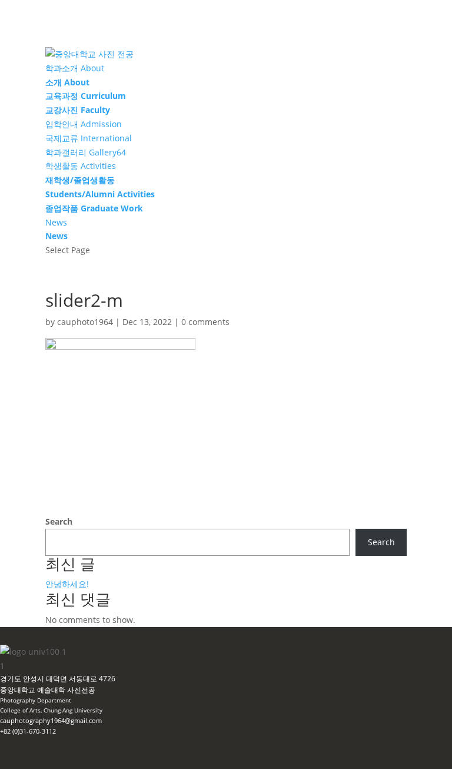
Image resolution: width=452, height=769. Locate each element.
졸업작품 (94, 208)
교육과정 (85, 95)
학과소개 (74, 68)
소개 (67, 82)
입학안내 (83, 124)
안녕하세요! (67, 583)
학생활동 (80, 165)
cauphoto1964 (85, 321)
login (107, 690)
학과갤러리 (85, 152)
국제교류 (88, 138)
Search (58, 521)
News (56, 222)
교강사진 (77, 109)
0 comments (205, 321)
